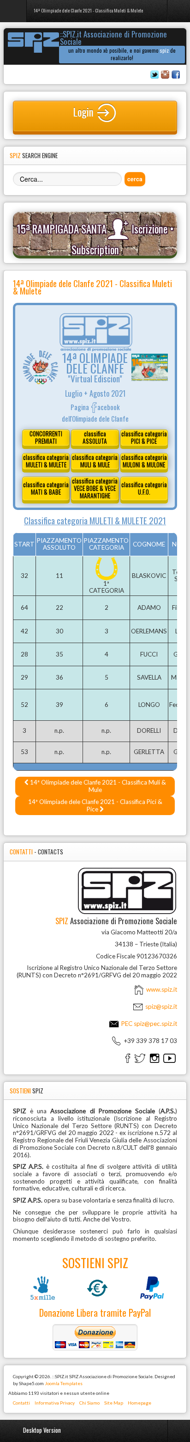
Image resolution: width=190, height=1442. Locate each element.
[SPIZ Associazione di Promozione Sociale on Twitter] (140, 1058)
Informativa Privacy (55, 1402)
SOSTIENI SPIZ (95, 1262)
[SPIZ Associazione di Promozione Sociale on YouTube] (169, 1058)
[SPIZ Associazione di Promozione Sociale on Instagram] (154, 1058)
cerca (134, 179)
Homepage (139, 1402)
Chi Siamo (89, 1402)
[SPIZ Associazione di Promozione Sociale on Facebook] (127, 1058)
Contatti (21, 1402)
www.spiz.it (161, 989)
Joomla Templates (64, 1383)
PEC (148, 1023)
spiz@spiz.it (161, 1006)
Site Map (113, 1402)
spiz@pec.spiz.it (155, 1023)
